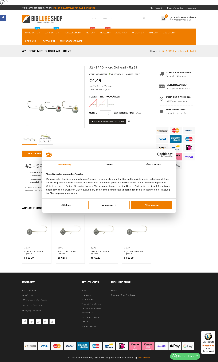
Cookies (85, 322)
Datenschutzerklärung (91, 317)
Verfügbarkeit (98, 74)
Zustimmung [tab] (64, 164)
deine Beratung (176, 109)
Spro (27, 247)
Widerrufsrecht (88, 299)
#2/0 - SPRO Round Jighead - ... (133, 252)
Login (177, 17)
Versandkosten (144, 358)
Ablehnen (66, 205)
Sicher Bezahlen (177, 85)
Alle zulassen (152, 205)
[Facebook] (3, 18)
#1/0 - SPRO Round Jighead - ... (100, 252)
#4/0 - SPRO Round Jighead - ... (67, 252)
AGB (84, 290)
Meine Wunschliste (175, 8)
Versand (108, 86)
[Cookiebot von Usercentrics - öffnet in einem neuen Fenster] (159, 155)
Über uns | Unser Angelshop (123, 295)
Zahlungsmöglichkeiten (92, 308)
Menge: (93, 112)
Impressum (86, 295)
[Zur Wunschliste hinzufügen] (128, 121)
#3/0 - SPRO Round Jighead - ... (33, 252)
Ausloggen (191, 8)
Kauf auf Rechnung (178, 97)
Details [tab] (109, 164)
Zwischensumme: (124, 113)
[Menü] (213, 333)
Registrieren (189, 17)
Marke (129, 74)
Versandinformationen (91, 304)
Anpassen (107, 205)
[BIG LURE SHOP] (109, 346)
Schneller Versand (178, 72)
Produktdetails (37, 154)
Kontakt (114, 290)
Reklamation (87, 313)
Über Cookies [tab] (153, 164)
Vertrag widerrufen (90, 326)
